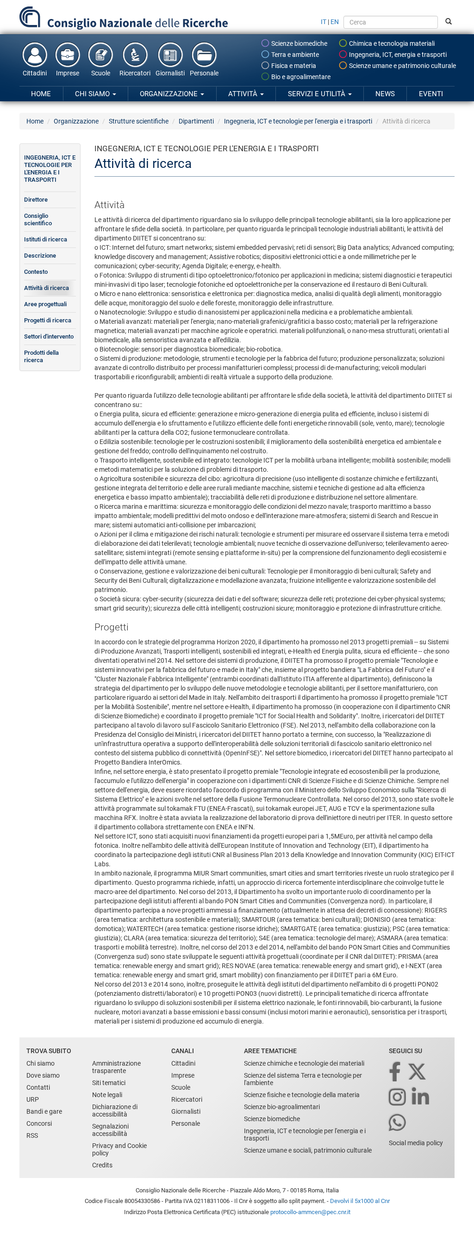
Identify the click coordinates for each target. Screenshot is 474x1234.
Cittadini (35, 73)
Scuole (100, 73)
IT (323, 21)
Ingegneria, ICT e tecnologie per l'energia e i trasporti (298, 121)
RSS (32, 1135)
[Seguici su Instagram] (398, 1097)
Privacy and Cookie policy (119, 1149)
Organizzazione (170, 94)
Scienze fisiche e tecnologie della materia (302, 1094)
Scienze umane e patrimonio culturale (402, 65)
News (385, 94)
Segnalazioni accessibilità (110, 1130)
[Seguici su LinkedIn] (421, 1097)
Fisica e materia (293, 65)
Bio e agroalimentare (300, 76)
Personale (204, 73)
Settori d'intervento (49, 336)
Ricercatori (134, 73)
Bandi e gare (44, 1111)
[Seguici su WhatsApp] (398, 1123)
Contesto (36, 271)
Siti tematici (108, 1082)
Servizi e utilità (317, 94)
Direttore (36, 199)
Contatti (38, 1087)
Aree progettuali (45, 304)
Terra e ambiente (294, 54)
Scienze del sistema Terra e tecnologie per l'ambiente (303, 1079)
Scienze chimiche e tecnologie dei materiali (304, 1063)
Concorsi (39, 1123)
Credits (102, 1165)
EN (335, 21)
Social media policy (416, 1143)
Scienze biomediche (298, 43)
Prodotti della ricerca (41, 356)
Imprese (67, 73)
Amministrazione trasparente (116, 1067)
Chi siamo (93, 94)
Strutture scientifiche (138, 121)
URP (32, 1099)
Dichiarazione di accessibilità (114, 1110)
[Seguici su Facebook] (395, 1072)
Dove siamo (43, 1075)
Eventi (431, 94)
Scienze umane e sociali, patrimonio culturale (308, 1150)
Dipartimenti (196, 121)
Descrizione (40, 255)
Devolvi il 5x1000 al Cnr (360, 1200)
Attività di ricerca (46, 287)
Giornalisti (170, 73)
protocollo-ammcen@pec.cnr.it (310, 1212)
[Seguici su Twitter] (417, 1072)
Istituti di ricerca (45, 239)
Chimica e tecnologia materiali (391, 43)
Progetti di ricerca (47, 320)
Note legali (107, 1094)
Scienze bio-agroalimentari (282, 1107)
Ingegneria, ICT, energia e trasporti (397, 54)
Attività (243, 94)
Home (41, 94)
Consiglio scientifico (38, 219)
